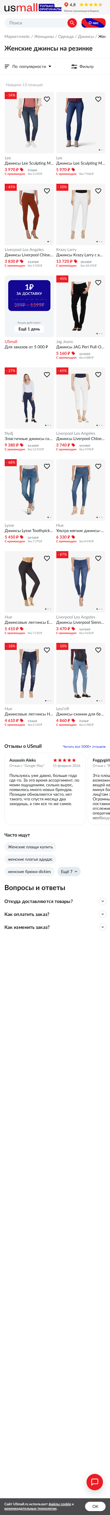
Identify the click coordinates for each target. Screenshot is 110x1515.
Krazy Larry (66, 249)
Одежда (66, 36)
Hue (60, 525)
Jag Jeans (64, 341)
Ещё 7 (66, 871)
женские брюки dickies (29, 871)
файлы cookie (60, 1504)
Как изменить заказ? (27, 927)
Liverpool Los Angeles (24, 249)
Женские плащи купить (30, 847)
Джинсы (86, 36)
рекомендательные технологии (30, 1509)
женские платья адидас (30, 859)
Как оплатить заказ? (26, 914)
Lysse (9, 525)
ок (95, 1506)
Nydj (9, 433)
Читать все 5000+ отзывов (84, 747)
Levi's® (63, 708)
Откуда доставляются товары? (38, 901)
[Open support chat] (95, 1482)
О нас (94, 23)
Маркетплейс (17, 36)
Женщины (44, 36)
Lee (8, 157)
